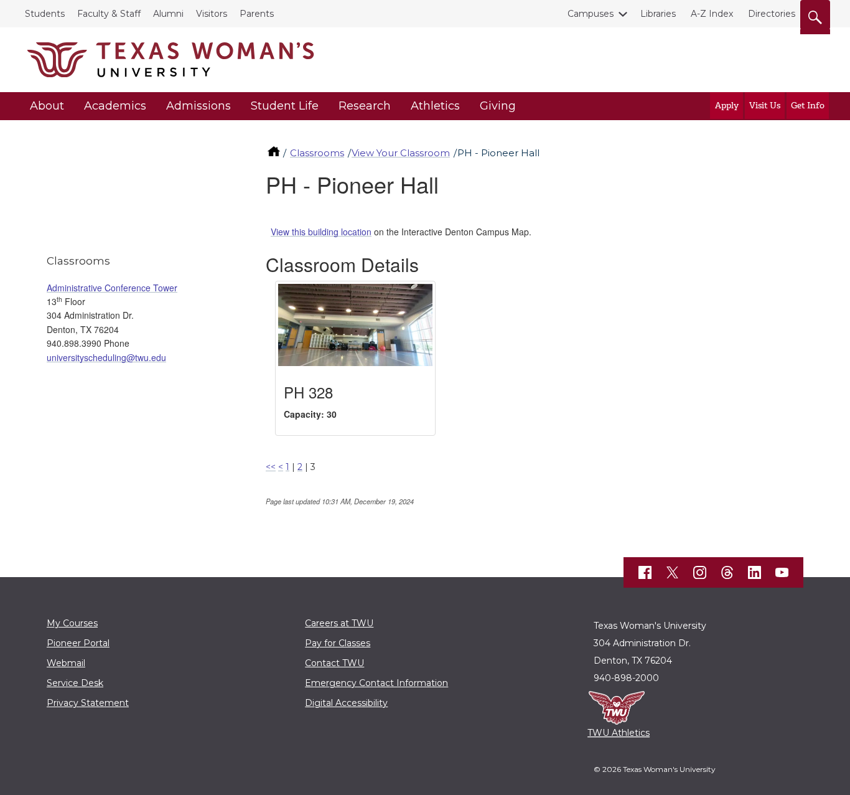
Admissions (198, 106)
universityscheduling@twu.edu (106, 357)
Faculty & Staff (109, 13)
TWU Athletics (618, 732)
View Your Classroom (401, 153)
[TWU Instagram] (700, 572)
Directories (771, 13)
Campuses (590, 13)
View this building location (321, 231)
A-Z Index (712, 13)
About (47, 106)
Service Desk (75, 683)
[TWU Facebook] (645, 572)
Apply (727, 105)
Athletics (435, 106)
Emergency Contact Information (376, 683)
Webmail (66, 663)
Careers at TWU (339, 623)
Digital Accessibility (346, 702)
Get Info (807, 105)
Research (365, 106)
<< (271, 467)
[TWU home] (275, 153)
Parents (257, 13)
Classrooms (317, 153)
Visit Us (764, 105)
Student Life (285, 106)
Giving (498, 106)
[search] (815, 15)
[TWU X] (672, 572)
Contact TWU (334, 663)
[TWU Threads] (727, 572)
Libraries (658, 13)
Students (45, 13)
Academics (115, 106)
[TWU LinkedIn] (754, 572)
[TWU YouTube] (782, 572)
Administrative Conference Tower (112, 287)
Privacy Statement (88, 702)
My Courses (72, 623)
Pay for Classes (337, 643)
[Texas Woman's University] (170, 59)
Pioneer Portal (78, 643)
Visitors (211, 13)
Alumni (168, 13)
